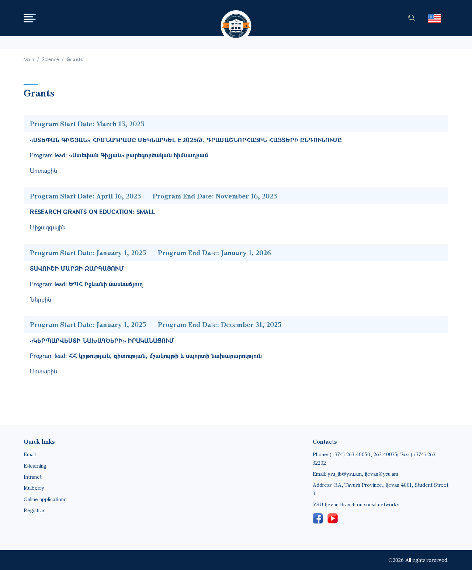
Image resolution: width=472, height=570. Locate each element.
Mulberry (34, 487)
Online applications (45, 499)
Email (30, 454)
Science (50, 59)
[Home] (236, 19)
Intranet (33, 476)
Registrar (34, 510)
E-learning (35, 465)
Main (29, 59)
